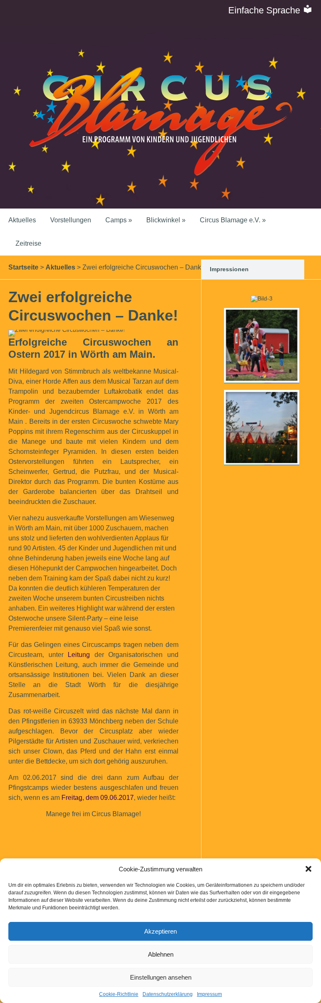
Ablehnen (160, 954)
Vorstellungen (70, 220)
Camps (118, 220)
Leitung (79, 654)
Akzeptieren (160, 931)
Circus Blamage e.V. (233, 220)
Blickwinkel (166, 220)
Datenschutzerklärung (168, 994)
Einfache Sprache (265, 10)
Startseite (23, 267)
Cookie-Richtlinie (118, 994)
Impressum (209, 994)
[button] (308, 869)
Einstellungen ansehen (160, 977)
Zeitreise (28, 243)
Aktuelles (22, 220)
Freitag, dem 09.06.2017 (97, 797)
